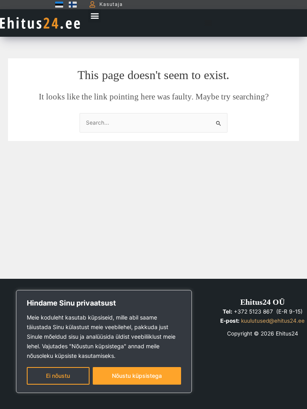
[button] (94, 15)
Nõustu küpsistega (137, 375)
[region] (104, 341)
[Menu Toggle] (208, 23)
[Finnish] (71, 4)
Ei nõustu (58, 375)
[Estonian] (57, 4)
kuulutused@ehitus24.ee (273, 321)
